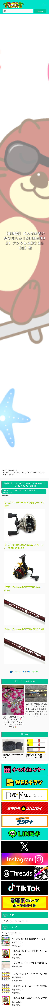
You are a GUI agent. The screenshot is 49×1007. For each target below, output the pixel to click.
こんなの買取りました (16, 490)
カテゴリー (6, 921)
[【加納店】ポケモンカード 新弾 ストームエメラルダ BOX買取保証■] (5, 953)
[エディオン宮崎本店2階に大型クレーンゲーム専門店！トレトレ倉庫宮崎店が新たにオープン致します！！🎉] (5, 941)
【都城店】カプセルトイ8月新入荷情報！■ (29, 963)
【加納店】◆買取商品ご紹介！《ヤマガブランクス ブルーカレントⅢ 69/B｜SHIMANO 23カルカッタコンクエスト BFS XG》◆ (36, 709)
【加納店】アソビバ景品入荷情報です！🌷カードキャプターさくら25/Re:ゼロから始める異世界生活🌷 (13, 722)
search (40, 11)
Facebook (16, 672)
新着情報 (5, 490)
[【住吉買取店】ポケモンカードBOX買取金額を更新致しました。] (5, 976)
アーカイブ (6, 933)
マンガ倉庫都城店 (30, 490)
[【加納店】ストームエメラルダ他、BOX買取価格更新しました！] (5, 1000)
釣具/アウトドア (7, 493)
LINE (36, 672)
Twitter (27, 672)
